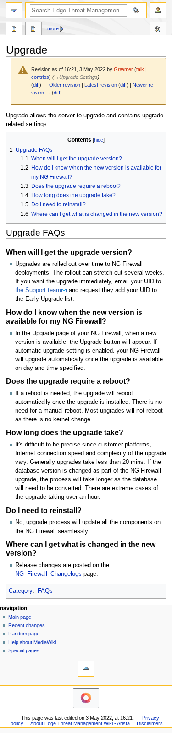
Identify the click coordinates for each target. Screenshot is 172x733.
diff (36, 85)
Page (14, 29)
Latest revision (100, 85)
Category (21, 591)
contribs (40, 77)
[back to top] (86, 669)
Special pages (23, 650)
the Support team (38, 290)
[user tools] (158, 10)
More (53, 28)
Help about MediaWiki (32, 642)
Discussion (33, 29)
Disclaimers (150, 723)
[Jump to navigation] (14, 10)
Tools (158, 29)
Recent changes (26, 625)
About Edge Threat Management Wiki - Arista (80, 723)
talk (140, 69)
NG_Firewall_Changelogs (48, 574)
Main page (19, 617)
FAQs (45, 591)
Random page (23, 633)
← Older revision (61, 85)
